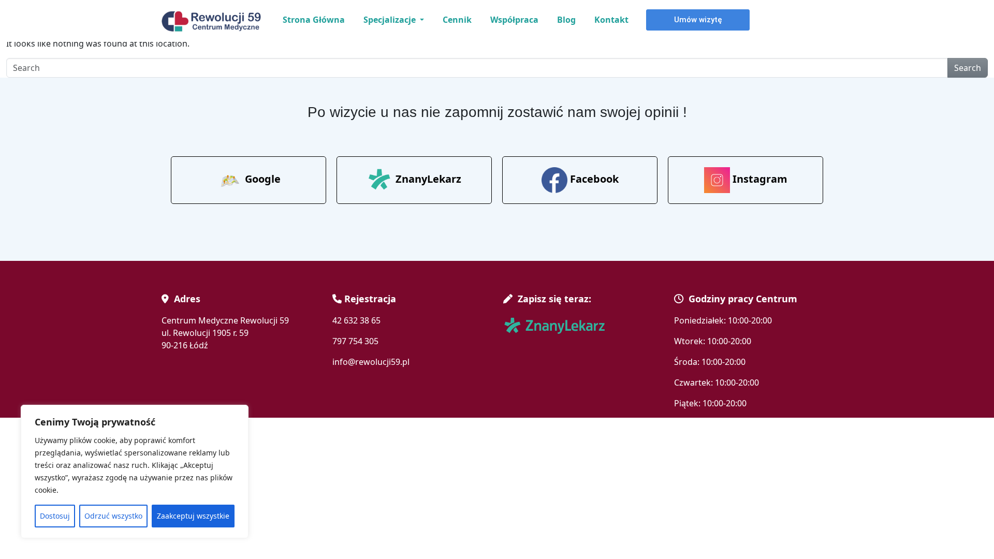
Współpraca (514, 19)
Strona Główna (314, 19)
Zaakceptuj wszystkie (193, 516)
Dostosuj (55, 516)
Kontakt (611, 19)
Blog (566, 19)
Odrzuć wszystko (113, 516)
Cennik (457, 19)
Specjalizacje (390, 19)
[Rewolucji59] (213, 21)
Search (967, 67)
